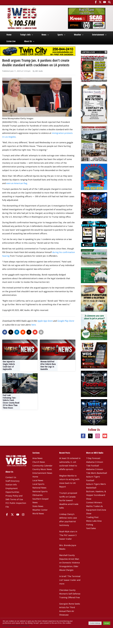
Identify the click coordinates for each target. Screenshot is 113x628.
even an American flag (16, 183)
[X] (100, 2)
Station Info (11, 484)
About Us (28, 41)
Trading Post (92, 517)
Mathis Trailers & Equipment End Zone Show (96, 510)
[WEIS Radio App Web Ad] (94, 233)
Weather (77, 34)
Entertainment (98, 34)
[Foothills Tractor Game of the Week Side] (94, 383)
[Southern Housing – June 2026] (94, 143)
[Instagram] (23, 514)
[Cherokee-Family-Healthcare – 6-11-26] (94, 103)
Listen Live (11, 41)
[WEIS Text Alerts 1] (94, 355)
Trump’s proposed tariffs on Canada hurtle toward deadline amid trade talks (68, 500)
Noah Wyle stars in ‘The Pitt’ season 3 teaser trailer (68, 535)
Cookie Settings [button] (95, 623)
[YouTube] (104, 2)
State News (37, 506)
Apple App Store (45, 320)
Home (9, 34)
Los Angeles (10, 136)
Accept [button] (107, 623)
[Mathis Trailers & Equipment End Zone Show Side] (94, 412)
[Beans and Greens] (94, 68)
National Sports (40, 491)
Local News (37, 480)
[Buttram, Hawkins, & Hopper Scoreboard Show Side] (94, 205)
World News (38, 513)
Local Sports (38, 484)
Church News (38, 462)
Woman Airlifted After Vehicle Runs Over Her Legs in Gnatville (48, 365)
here (33, 324)
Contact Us (11, 477)
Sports (60, 34)
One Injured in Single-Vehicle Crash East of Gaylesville (9, 365)
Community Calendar (42, 465)
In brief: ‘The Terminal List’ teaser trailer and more (69, 580)
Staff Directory (12, 481)
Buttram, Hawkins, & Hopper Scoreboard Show (96, 495)
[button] (109, 2)
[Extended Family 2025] (94, 326)
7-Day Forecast (93, 458)
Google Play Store (65, 320)
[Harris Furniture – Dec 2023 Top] (94, 298)
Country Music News (42, 469)
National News (39, 487)
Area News (37, 458)
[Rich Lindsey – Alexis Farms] (94, 266)
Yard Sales (91, 528)
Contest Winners (94, 502)
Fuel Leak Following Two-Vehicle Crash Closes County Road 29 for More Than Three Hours (11, 401)
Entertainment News (42, 473)
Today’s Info (25, 34)
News (44, 34)
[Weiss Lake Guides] (94, 176)
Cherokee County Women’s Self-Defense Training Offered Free (69, 594)
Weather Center (40, 510)
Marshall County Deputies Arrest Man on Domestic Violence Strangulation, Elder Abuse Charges (69, 562)
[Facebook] (95, 2)
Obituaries (37, 495)
